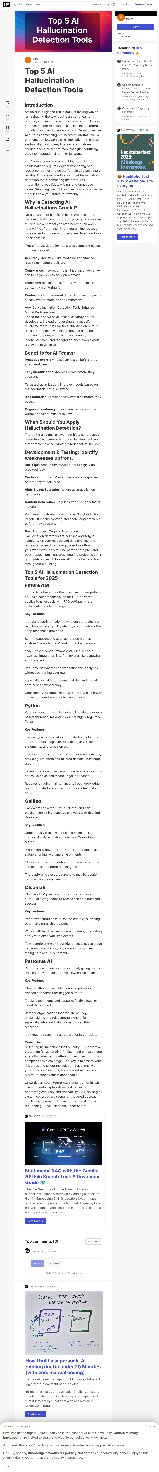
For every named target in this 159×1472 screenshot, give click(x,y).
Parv (35, 58)
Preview (54, 1263)
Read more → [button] (35, 1220)
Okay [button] (9, 1466)
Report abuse (75, 1273)
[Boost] (7, 139)
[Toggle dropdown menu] (100, 1116)
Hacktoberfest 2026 (129, 210)
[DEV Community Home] (6, 4)
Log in (124, 4)
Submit (38, 1263)
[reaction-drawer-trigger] (7, 104)
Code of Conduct (54, 1273)
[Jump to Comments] (7, 116)
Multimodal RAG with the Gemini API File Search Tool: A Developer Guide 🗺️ (62, 1176)
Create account (143, 4)
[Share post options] (7, 151)
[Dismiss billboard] (154, 1426)
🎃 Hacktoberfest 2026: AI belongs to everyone (135, 181)
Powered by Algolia (103, 4)
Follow (135, 26)
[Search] (16, 4)
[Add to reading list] (7, 129)
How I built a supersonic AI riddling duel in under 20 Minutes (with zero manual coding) (63, 1366)
